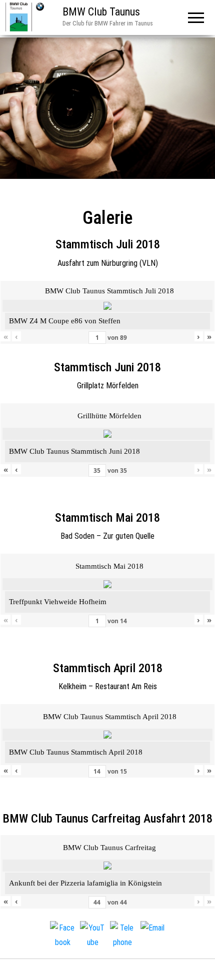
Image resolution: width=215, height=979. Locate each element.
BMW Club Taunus (101, 11)
